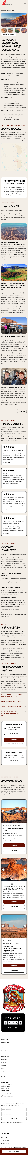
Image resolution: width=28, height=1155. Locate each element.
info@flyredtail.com (8, 1096)
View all (22, 411)
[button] (25, 3)
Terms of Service (5, 1140)
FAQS (2, 1068)
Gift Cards (3, 1065)
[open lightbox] (14, 20)
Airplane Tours (4, 1039)
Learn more (14, 850)
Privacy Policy (4, 1138)
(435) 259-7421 (7, 1093)
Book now (14, 845)
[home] (6, 2)
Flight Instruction (5, 1077)
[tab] (3, 73)
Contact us (14, 761)
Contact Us (4, 1059)
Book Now (14, 740)
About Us (3, 1062)
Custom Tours (4, 1045)
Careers (3, 1074)
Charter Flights (4, 1051)
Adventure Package (6, 1048)
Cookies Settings (5, 1143)
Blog (2, 1071)
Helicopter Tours (5, 1042)
